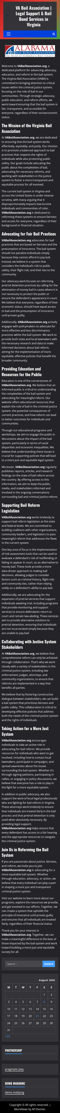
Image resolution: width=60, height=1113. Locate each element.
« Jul (7, 1036)
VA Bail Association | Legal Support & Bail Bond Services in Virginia (34, 15)
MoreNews (21, 1109)
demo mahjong (14, 1092)
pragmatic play (14, 1069)
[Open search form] (53, 34)
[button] (8, 33)
